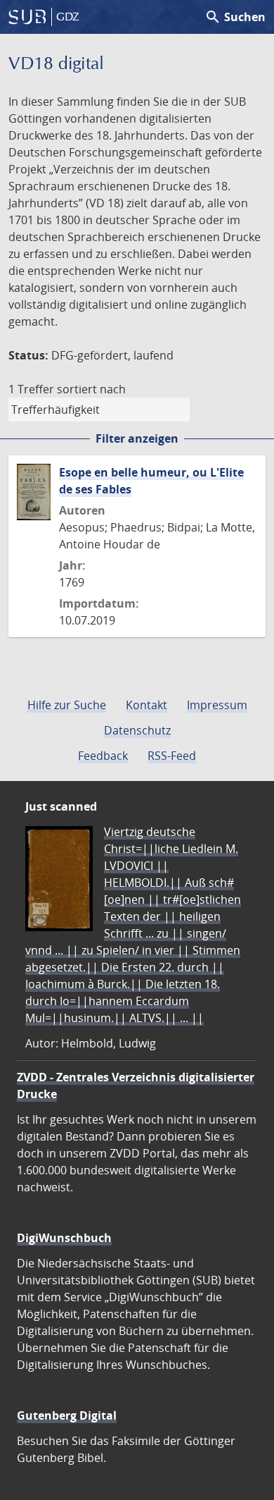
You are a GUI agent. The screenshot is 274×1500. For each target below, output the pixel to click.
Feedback (103, 755)
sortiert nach (91, 389)
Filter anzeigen (137, 438)
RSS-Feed (172, 755)
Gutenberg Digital (67, 1415)
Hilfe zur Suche (66, 705)
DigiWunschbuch (64, 1238)
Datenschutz (137, 730)
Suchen (235, 16)
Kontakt (146, 705)
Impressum (217, 705)
